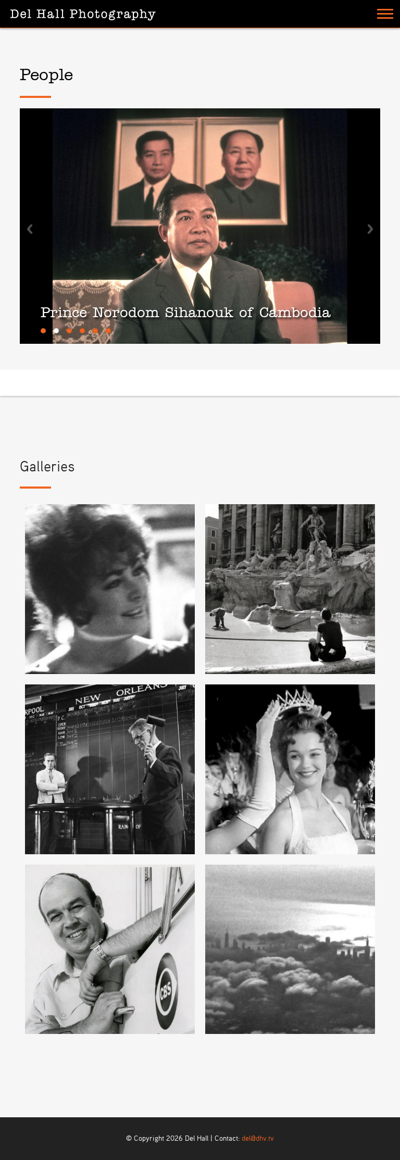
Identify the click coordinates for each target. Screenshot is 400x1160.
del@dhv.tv (258, 1138)
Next (370, 229)
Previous (30, 229)
